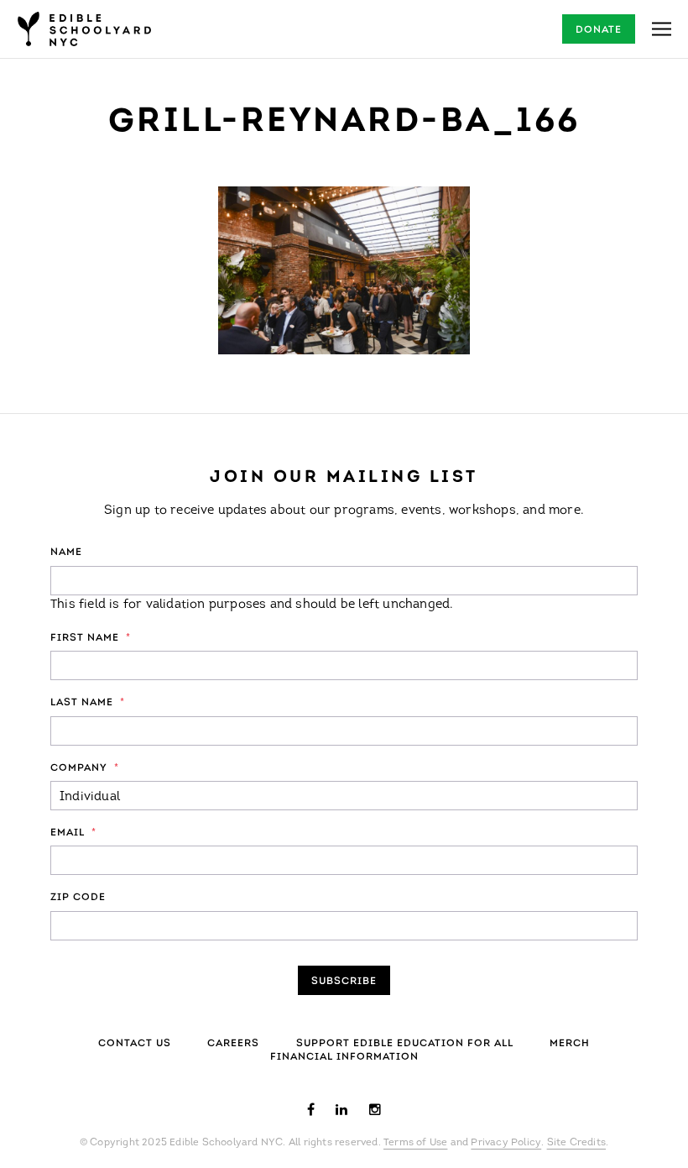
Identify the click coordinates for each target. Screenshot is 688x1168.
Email (73, 833)
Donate (599, 30)
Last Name (87, 703)
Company (84, 768)
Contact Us (134, 1044)
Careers (233, 1044)
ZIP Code (78, 898)
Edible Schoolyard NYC (84, 29)
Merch (570, 1044)
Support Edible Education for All (404, 1044)
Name (66, 552)
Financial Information (344, 1057)
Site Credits (576, 1143)
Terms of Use (415, 1143)
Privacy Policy (506, 1143)
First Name (90, 638)
